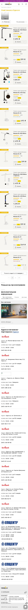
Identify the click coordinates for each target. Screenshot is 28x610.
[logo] (8, 4)
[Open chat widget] (25, 607)
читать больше (6, 322)
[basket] (26, 4)
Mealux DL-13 (17, 237)
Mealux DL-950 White (19, 133)
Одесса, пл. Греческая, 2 (14, 415)
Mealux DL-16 (17, 113)
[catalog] (19, 4)
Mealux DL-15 (17, 154)
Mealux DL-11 (17, 257)
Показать (13, 273)
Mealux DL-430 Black (19, 196)
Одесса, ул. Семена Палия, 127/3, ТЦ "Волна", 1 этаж (12, 489)
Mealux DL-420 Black (19, 72)
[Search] (22, 4)
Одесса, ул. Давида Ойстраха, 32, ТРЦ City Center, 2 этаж (13, 508)
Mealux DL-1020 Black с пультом (19, 30)
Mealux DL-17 (17, 216)
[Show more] (24, 41)
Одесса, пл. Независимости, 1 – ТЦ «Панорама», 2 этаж (13, 397)
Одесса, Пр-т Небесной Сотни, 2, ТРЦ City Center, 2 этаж (13, 433)
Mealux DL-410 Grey (19, 92)
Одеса (16, 332)
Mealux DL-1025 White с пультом (20, 175)
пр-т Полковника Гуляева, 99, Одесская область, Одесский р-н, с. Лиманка (13, 549)
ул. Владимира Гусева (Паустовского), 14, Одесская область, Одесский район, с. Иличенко (13, 528)
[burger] (2, 4)
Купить (19, 42)
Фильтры (7, 22)
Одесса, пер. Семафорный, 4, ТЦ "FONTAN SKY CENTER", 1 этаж (13, 452)
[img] (6, 32)
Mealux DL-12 (17, 51)
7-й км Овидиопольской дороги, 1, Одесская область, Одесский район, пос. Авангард (13, 570)
